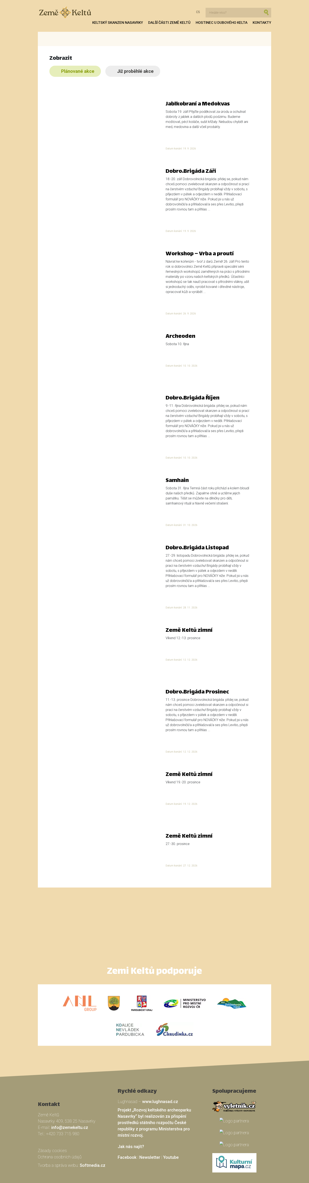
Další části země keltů (169, 22)
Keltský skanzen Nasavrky (117, 22)
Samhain (177, 481)
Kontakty (262, 22)
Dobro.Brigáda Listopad (197, 548)
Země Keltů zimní (189, 631)
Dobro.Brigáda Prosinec (197, 692)
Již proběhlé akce (135, 71)
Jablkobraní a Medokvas (198, 104)
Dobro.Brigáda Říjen (192, 398)
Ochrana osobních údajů (60, 1156)
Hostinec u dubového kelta (221, 22)
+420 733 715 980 (62, 1133)
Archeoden (180, 337)
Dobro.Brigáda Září (191, 172)
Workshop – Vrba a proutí (200, 254)
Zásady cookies (52, 1150)
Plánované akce (77, 71)
